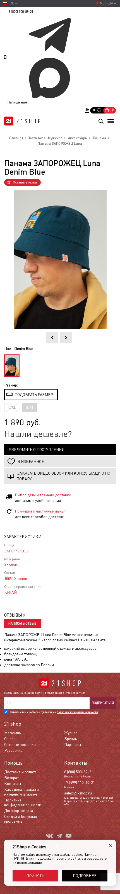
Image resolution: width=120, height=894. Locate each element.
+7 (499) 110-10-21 (79, 782)
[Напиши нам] (62, 16)
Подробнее (85, 875)
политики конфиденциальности (77, 712)
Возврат (11, 777)
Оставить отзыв (25, 182)
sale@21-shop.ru (78, 793)
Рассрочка (13, 750)
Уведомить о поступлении (36, 449)
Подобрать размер (34, 394)
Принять (35, 876)
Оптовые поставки (20, 744)
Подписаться (103, 703)
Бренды (71, 738)
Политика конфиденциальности (22, 802)
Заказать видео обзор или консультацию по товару (63, 476)
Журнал (71, 733)
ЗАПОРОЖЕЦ (16, 551)
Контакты (12, 783)
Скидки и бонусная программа (20, 818)
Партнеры (72, 744)
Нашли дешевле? (38, 434)
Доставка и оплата (20, 772)
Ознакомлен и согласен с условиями (54, 712)
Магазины (12, 733)
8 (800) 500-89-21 (20, 12)
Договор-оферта (18, 810)
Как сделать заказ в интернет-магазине (21, 791)
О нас (8, 738)
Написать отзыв (22, 623)
